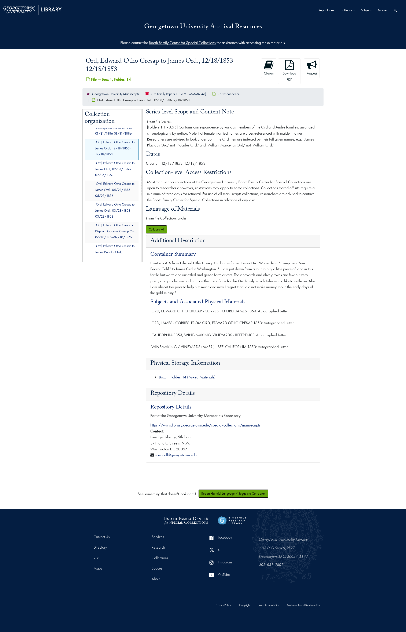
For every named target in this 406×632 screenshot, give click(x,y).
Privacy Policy (223, 605)
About (156, 579)
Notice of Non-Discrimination (304, 605)
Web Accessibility (269, 605)
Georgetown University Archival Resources (203, 27)
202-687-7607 (271, 565)
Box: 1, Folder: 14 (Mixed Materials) (187, 377)
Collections (347, 10)
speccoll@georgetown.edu (176, 455)
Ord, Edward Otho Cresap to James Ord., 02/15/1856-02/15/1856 (114, 168)
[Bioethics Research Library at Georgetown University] (232, 520)
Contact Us (101, 536)
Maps (97, 568)
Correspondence (229, 94)
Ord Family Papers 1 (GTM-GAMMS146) (178, 94)
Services (158, 536)
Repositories (326, 10)
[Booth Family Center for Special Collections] (185, 520)
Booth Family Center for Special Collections (182, 42)
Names (382, 10)
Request (312, 73)
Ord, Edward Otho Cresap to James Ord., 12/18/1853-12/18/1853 (114, 148)
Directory (100, 547)
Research (158, 547)
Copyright (244, 605)
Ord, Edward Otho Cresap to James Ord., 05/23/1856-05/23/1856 (114, 189)
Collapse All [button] (156, 229)
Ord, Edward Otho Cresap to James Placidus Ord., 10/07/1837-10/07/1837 (114, 251)
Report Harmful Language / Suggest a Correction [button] (233, 493)
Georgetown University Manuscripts (115, 94)
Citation (269, 73)
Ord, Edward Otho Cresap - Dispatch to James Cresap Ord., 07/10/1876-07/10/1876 (116, 231)
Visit (96, 558)
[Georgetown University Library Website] (32, 9)
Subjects (366, 10)
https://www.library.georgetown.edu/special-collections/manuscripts (205, 425)
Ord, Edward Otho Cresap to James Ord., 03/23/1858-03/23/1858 (114, 210)
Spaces (157, 568)
